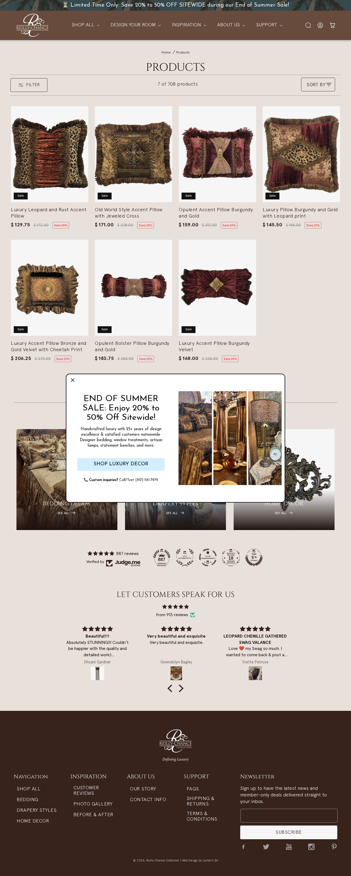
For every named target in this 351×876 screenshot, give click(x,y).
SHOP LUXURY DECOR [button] (121, 464)
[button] (72, 380)
